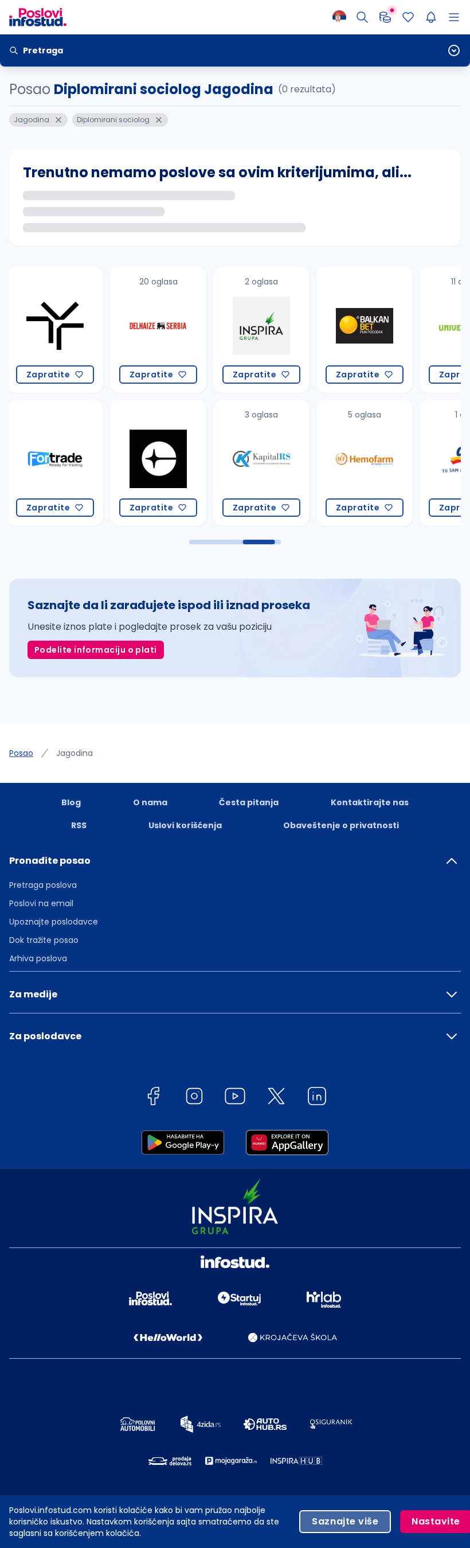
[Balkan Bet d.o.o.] (261, 330)
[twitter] (276, 1098)
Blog (71, 802)
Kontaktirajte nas (370, 802)
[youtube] (235, 1098)
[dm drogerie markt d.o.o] (364, 463)
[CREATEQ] (55, 463)
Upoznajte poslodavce (53, 921)
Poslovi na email (41, 903)
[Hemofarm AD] (261, 463)
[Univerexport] (364, 330)
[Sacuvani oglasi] (408, 17)
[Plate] (385, 17)
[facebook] (153, 1098)
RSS (79, 825)
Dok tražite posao (44, 940)
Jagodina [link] (74, 753)
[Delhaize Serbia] (55, 330)
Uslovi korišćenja (185, 825)
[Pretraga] (362, 17)
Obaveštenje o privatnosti (341, 825)
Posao (21, 753)
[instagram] (194, 1098)
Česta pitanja (249, 802)
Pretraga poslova (43, 885)
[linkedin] (317, 1098)
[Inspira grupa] (158, 330)
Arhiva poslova (38, 958)
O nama (150, 802)
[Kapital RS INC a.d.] (158, 463)
